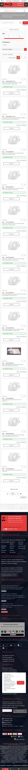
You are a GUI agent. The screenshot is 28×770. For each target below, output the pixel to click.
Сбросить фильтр (14, 29)
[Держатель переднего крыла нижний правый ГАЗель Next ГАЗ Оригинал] (14, 210)
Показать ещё (14, 489)
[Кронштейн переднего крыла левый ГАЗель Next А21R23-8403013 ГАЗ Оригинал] (14, 281)
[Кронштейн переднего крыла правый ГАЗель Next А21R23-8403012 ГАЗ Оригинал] (14, 316)
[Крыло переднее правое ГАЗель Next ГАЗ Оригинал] (14, 457)
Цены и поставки (21, 89)
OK (20, 682)
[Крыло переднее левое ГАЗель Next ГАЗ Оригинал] (14, 386)
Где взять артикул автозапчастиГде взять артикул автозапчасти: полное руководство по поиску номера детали (12, 587)
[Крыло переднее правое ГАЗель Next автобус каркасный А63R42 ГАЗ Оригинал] (14, 422)
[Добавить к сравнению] (24, 79)
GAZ (5, 44)
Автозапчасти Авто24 (14, 745)
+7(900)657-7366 (20, 3)
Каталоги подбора (7, 49)
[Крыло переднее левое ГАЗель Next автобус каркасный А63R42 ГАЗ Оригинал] (14, 351)
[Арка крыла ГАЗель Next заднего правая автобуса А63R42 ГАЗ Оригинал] (14, 69)
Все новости (4, 611)
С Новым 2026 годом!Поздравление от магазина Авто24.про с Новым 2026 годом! (12, 605)
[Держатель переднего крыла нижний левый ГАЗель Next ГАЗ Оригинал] (14, 140)
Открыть (11, 93)
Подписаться (20, 711)
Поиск (25, 22)
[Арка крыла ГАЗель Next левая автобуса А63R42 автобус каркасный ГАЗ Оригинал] (14, 105)
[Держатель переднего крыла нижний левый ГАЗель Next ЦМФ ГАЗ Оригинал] (14, 175)
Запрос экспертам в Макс (9, 574)
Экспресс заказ (8, 87)
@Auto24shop (7, 722)
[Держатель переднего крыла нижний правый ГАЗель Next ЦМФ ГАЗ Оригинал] (14, 245)
